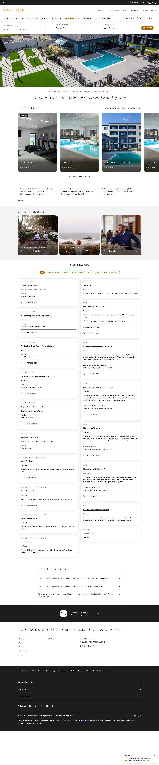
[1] (81, 176)
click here (146, 760)
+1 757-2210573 (93, 333)
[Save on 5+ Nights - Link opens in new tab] (38, 235)
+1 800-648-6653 (93, 374)
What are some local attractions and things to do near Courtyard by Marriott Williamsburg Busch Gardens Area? (75, 595)
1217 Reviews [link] (86, 18)
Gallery (153, 10)
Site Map (20, 723)
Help (38, 723)
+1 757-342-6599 (30, 363)
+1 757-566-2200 (93, 455)
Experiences (135, 10)
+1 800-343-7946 (30, 478)
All (42, 272)
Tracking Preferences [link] (24, 720)
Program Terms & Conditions (58, 720)
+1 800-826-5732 (93, 415)
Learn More (26, 167)
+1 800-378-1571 (30, 302)
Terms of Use (44, 720)
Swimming (114, 272)
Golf (98, 272)
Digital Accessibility (105, 720)
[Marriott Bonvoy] (150, 2)
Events (145, 10)
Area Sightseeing (54, 272)
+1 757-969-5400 (30, 424)
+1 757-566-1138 (93, 496)
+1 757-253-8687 (30, 393)
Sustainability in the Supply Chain (123, 720)
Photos (51, 639)
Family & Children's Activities (73, 272)
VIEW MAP (130, 18)
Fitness (90, 272)
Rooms (21, 643)
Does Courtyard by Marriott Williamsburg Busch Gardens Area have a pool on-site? (70, 586)
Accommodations (114, 10)
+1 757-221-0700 (146, 18)
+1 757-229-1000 (30, 332)
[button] (137, 2)
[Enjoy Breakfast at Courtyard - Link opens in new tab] (121, 235)
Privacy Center (74, 720)
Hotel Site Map (30, 723)
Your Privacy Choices (90, 720)
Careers (35, 720)
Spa (105, 272)
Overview (101, 10)
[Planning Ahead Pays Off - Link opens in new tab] (79, 235)
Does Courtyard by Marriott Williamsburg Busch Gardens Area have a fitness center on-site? (73, 578)
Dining (125, 10)
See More (21, 200)
